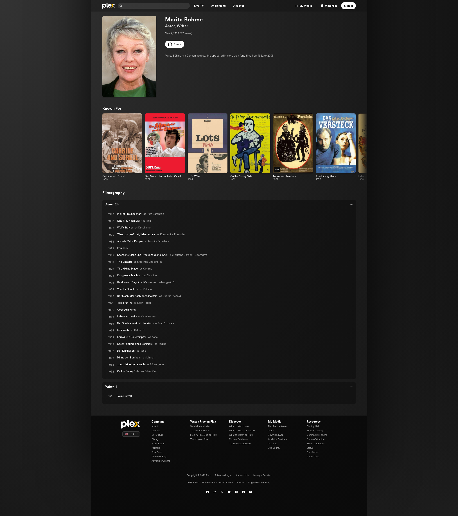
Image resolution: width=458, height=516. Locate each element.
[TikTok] (214, 491)
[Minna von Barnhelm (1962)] (293, 147)
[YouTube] (250, 491)
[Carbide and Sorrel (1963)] (122, 147)
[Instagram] (207, 491)
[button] (174, 44)
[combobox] (156, 6)
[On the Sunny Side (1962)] (250, 147)
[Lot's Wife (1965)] (207, 147)
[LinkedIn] (243, 491)
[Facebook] (236, 491)
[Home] (108, 5)
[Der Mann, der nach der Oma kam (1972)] (165, 147)
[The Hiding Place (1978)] (336, 147)
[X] (221, 491)
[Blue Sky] (229, 491)
